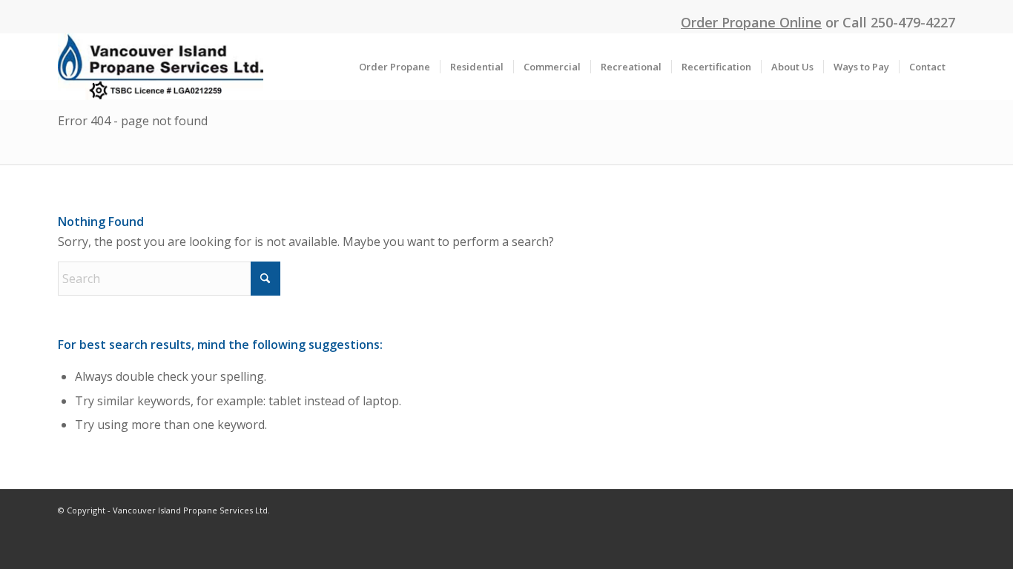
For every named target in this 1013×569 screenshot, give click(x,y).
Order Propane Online (751, 22)
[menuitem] (394, 66)
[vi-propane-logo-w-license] (160, 66)
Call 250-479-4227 (898, 22)
